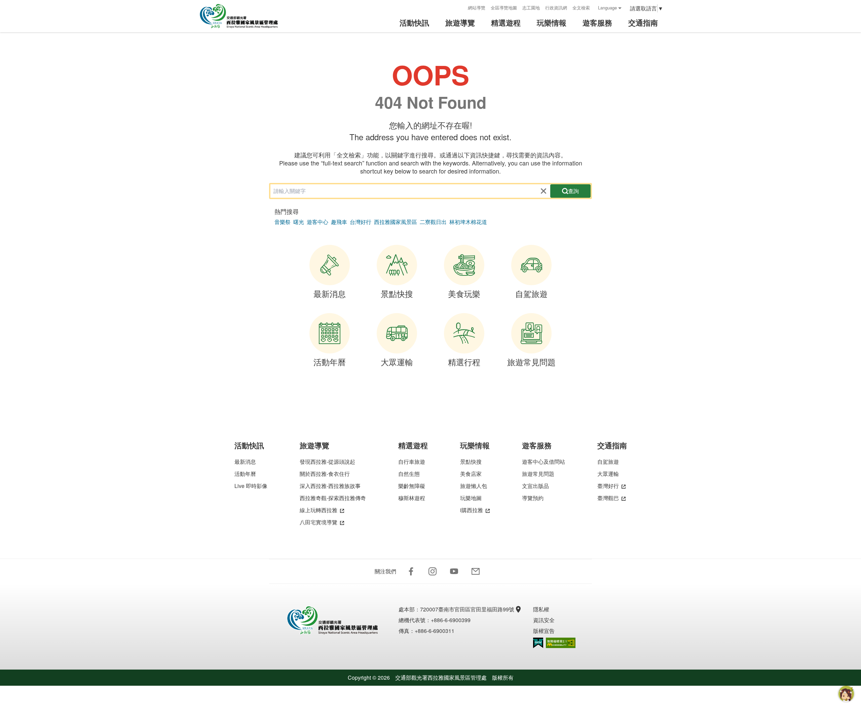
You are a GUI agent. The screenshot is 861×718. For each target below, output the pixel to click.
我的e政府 (538, 643)
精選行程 (464, 362)
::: (460, 7)
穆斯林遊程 (411, 498)
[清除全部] (543, 191)
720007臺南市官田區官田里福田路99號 (467, 609)
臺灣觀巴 (608, 498)
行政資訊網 (556, 7)
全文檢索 (581, 7)
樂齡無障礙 (411, 486)
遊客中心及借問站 (543, 461)
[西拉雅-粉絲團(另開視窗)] (411, 571)
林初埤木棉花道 (468, 222)
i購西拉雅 (471, 510)
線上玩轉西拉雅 (318, 510)
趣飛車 (339, 222)
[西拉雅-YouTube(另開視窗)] (454, 571)
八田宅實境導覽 (318, 522)
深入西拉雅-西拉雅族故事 (330, 486)
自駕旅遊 (531, 293)
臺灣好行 (608, 486)
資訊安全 (544, 620)
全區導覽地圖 (504, 7)
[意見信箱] (475, 571)
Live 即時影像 (250, 486)
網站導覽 (476, 7)
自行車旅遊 (411, 461)
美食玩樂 (464, 293)
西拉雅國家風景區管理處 (243, 16)
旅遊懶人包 (473, 486)
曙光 (298, 222)
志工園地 (531, 7)
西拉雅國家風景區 (395, 222)
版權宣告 (544, 631)
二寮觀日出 (433, 222)
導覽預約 (533, 498)
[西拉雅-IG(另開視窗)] (432, 571)
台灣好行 (360, 222)
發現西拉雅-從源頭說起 (327, 461)
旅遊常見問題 (531, 362)
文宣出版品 (535, 486)
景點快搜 (397, 293)
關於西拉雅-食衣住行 (325, 474)
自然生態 (409, 474)
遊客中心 (317, 222)
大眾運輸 (397, 362)
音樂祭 (282, 222)
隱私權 (541, 609)
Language (607, 7)
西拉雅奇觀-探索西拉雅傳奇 (333, 498)
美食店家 (471, 474)
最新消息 (329, 293)
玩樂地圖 (471, 498)
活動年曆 (329, 362)
